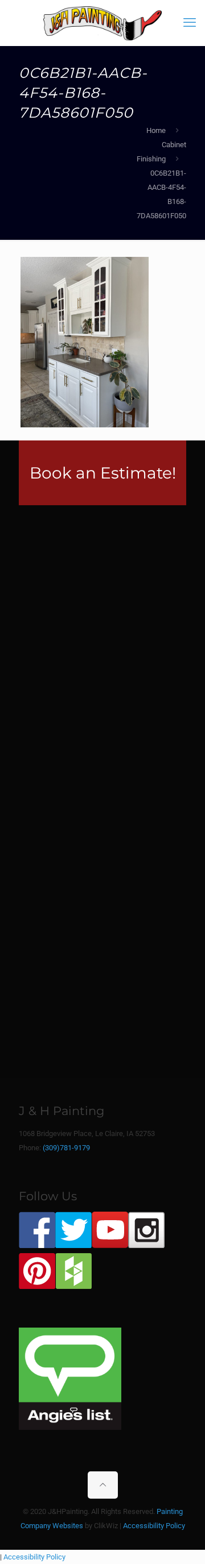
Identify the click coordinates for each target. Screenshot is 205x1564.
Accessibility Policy (154, 1525)
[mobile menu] (189, 22)
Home (156, 130)
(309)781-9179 (66, 1147)
